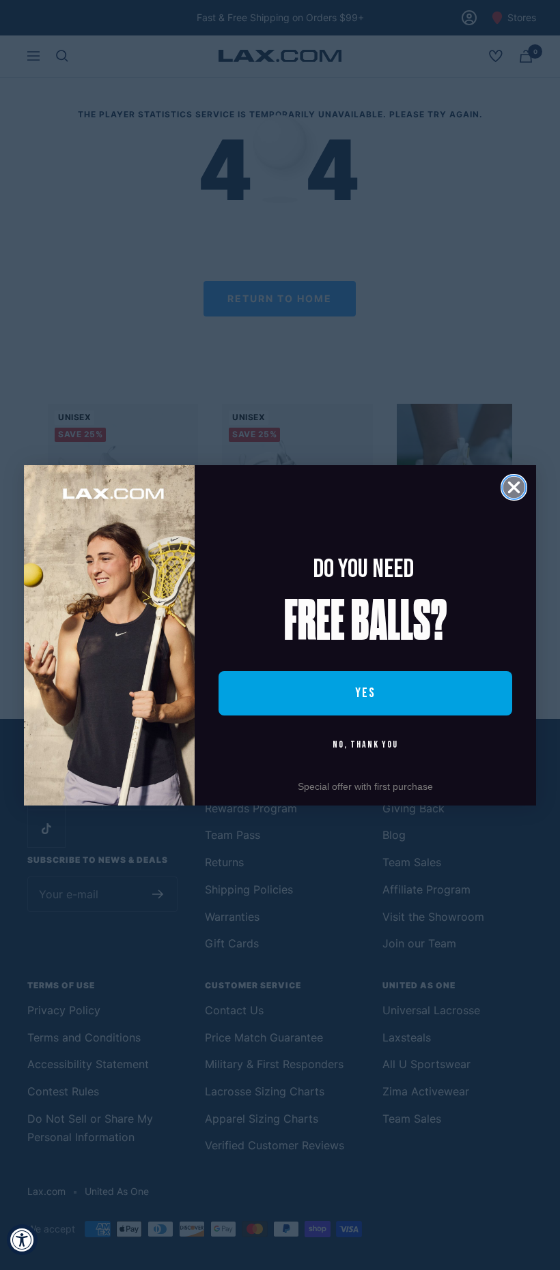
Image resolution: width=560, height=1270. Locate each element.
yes (365, 693)
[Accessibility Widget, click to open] (22, 1239)
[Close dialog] (514, 487)
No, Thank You (365, 744)
